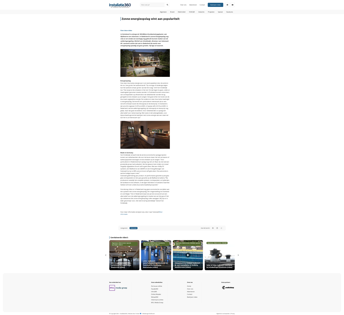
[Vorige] (105, 255)
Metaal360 (154, 297)
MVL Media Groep (157, 303)
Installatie (161, 243)
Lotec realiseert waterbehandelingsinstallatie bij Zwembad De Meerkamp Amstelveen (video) (155, 264)
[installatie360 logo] (120, 4)
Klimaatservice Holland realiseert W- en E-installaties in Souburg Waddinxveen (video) (187, 265)
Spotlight (115, 245)
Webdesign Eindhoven (148, 313)
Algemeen (115, 243)
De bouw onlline (156, 286)
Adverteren (191, 292)
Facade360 (154, 289)
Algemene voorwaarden (223, 313)
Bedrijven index (192, 297)
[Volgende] (238, 255)
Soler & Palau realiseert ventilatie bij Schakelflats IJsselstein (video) (219, 266)
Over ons (190, 289)
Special (128, 243)
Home (189, 286)
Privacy (233, 313)
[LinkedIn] (227, 5)
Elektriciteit (133, 228)
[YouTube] (232, 5)
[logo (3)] (118, 288)
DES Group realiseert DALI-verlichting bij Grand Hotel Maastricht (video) (121, 265)
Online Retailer (156, 294)
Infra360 (154, 292)
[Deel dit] (213, 228)
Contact (189, 294)
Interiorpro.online (157, 300)
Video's (121, 245)
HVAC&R (192, 243)
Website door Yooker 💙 (134, 313)
